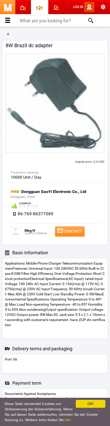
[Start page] (8, 34)
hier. (68, 420)
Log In (78, 7)
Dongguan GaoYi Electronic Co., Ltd (53, 191)
